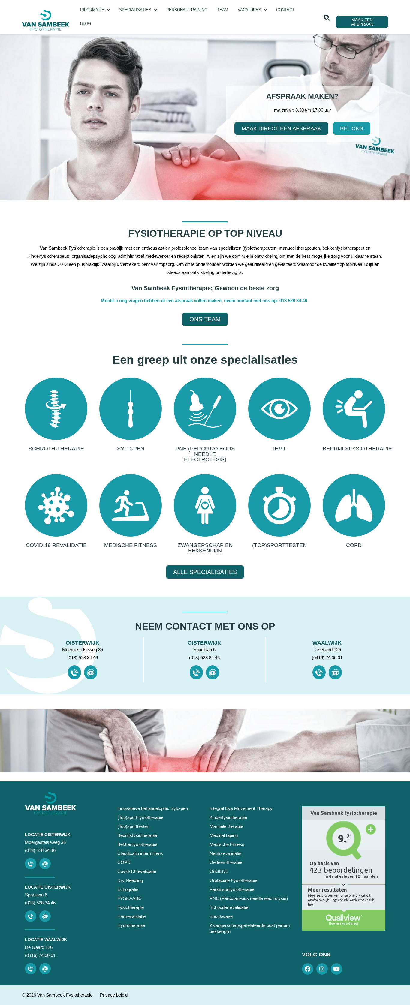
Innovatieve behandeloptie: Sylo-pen (152, 808)
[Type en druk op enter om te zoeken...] (327, 17)
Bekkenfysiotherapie (137, 844)
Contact (285, 10)
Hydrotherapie (131, 925)
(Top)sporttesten (279, 545)
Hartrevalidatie (131, 916)
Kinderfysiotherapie (228, 817)
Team (222, 10)
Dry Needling (130, 880)
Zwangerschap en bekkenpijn (205, 548)
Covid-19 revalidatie (56, 545)
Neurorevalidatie (225, 853)
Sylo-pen (130, 449)
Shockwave (221, 916)
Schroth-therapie (56, 449)
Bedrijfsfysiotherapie (357, 449)
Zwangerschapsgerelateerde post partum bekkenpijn (250, 928)
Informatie (92, 10)
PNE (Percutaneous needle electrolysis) (205, 454)
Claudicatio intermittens (140, 853)
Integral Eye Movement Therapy (241, 808)
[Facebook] (307, 969)
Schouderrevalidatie (229, 907)
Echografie (127, 889)
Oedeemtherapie (226, 862)
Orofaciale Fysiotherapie (233, 880)
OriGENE (219, 871)
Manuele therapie (226, 826)
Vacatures (249, 10)
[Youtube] (336, 969)
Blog (85, 23)
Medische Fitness (130, 545)
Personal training (186, 10)
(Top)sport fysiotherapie (140, 817)
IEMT (279, 449)
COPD (354, 545)
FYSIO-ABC (129, 898)
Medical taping (224, 835)
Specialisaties (135, 10)
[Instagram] (322, 969)
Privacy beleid (114, 994)
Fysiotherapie (130, 907)
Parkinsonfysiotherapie (232, 889)
